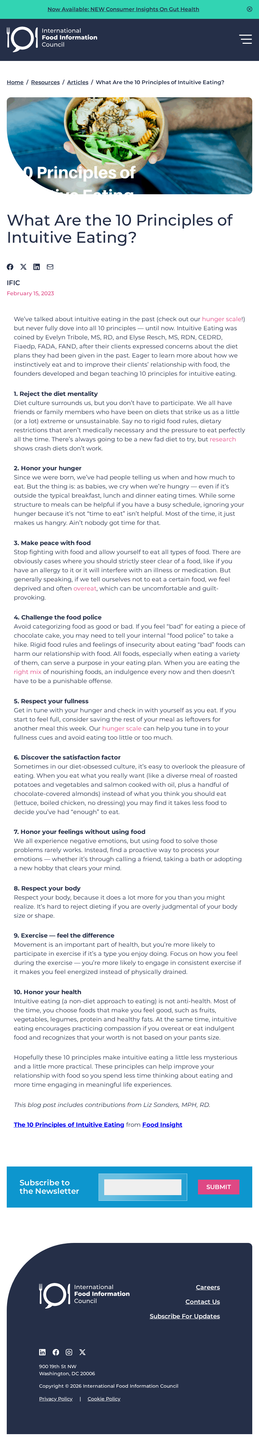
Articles (77, 82)
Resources (45, 82)
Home (15, 82)
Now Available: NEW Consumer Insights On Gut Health (123, 9)
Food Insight (162, 1124)
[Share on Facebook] (10, 267)
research (223, 439)
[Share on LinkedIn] (36, 267)
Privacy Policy (56, 1399)
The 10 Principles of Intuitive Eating (69, 1124)
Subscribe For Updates (185, 1316)
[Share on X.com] (23, 267)
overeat (85, 588)
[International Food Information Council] (52, 40)
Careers (208, 1287)
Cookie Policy (104, 1399)
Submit (218, 1187)
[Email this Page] (50, 267)
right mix (27, 672)
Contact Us (202, 1302)
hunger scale (221, 319)
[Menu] (245, 40)
